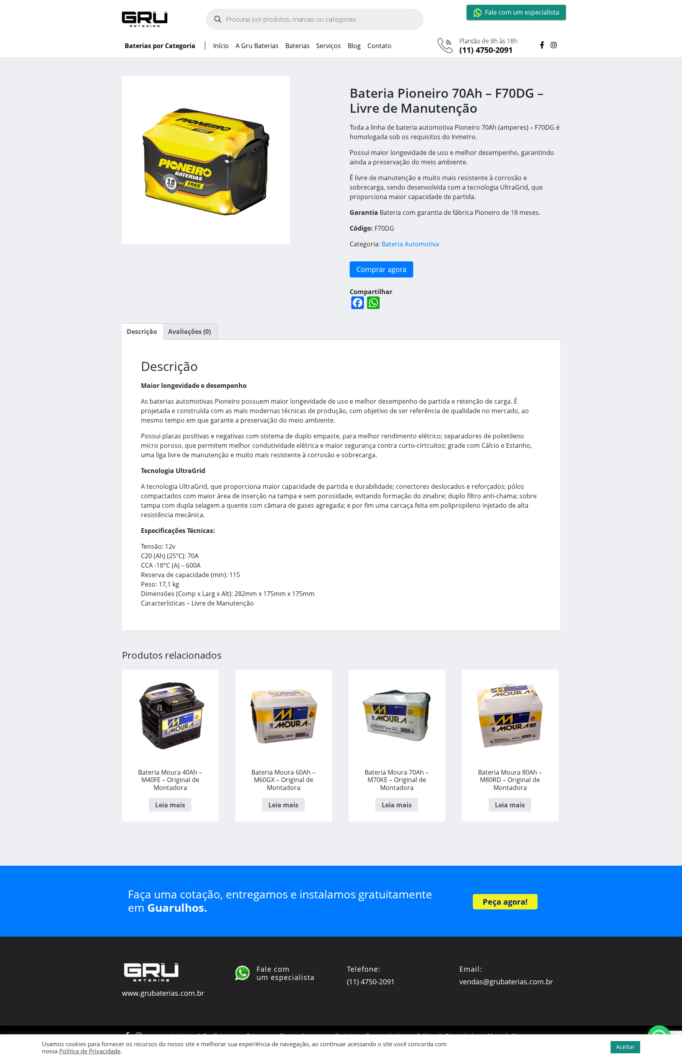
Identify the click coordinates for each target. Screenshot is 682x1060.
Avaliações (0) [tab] (189, 331)
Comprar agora (381, 269)
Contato (379, 45)
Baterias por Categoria (160, 45)
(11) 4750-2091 (486, 49)
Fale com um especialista (522, 12)
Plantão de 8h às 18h (488, 46)
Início (221, 45)
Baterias (297, 45)
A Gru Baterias (257, 45)
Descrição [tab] (142, 331)
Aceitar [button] (625, 1047)
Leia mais (170, 805)
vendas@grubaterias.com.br (506, 981)
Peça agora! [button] (505, 901)
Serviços (328, 45)
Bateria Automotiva (410, 244)
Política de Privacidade (89, 1050)
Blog (354, 45)
